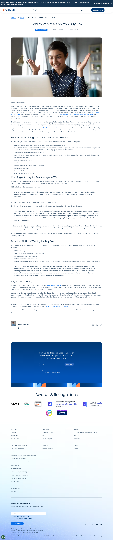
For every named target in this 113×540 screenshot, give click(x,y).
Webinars (45, 445)
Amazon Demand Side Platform (20, 475)
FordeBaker (24, 220)
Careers (76, 445)
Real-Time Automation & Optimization (22, 452)
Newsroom (77, 439)
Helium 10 (13, 491)
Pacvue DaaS (15, 482)
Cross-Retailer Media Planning (19, 442)
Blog (22, 17)
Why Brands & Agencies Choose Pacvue (85, 432)
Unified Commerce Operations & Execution (23, 455)
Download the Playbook (101, 4)
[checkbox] (56, 372)
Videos (44, 442)
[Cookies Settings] (3, 537)
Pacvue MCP (14, 485)
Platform (13, 432)
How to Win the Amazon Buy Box (56, 306)
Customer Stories (49, 10)
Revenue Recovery (16, 468)
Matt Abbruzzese (58, 30)
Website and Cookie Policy (94, 536)
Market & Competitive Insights (20, 472)
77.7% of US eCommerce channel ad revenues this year (72, 114)
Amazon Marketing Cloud (18, 478)
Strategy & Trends (41, 30)
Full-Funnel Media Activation (19, 445)
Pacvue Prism (15, 435)
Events (76, 448)
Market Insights (15, 488)
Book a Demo (98, 10)
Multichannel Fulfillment (22, 261)
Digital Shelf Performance (18, 458)
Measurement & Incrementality (20, 462)
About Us (76, 435)
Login (87, 10)
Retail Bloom (59, 275)
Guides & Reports (47, 439)
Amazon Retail (19, 145)
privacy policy (54, 370)
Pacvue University (48, 448)
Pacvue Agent (15, 439)
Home (13, 17)
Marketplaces (15, 465)
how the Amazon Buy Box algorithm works (55, 128)
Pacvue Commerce (53, 285)
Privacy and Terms (70, 536)
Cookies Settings (81, 536)
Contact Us (77, 442)
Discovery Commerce (17, 448)
